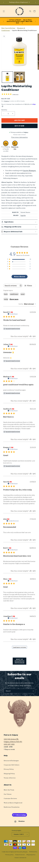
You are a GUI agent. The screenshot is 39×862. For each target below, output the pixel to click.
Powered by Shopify (22, 851)
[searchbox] (11, 285)
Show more (14, 299)
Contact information (20, 857)
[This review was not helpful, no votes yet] (33, 336)
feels (5, 294)
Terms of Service (10, 778)
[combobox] (27, 304)
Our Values (7, 794)
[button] (4, 11)
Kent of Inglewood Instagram (19, 661)
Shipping (6, 101)
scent (23, 294)
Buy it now (19, 126)
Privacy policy (9, 854)
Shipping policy (31, 854)
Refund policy (33, 851)
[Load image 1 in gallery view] (7, 77)
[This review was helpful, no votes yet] (30, 336)
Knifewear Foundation (12, 807)
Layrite (23, 215)
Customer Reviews (10, 798)
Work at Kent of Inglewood (13, 803)
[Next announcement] (35, 2)
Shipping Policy (9, 773)
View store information (19, 137)
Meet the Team (9, 790)
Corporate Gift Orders (11, 765)
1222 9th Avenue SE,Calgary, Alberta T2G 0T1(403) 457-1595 (13, 741)
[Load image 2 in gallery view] (19, 77)
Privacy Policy (9, 769)
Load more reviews (19, 647)
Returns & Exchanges (11, 760)
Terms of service (20, 854)
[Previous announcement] (3, 2)
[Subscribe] (33, 691)
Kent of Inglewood (11, 851)
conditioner (14, 294)
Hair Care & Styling (8, 28)
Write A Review (19, 277)
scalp (6, 299)
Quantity (4, 109)
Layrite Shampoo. (29, 170)
